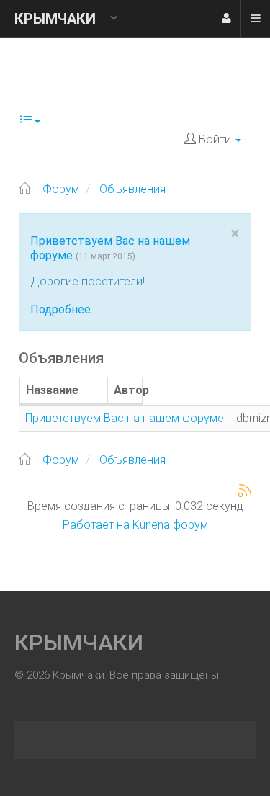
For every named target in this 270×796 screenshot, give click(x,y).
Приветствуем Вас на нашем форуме (124, 418)
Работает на (96, 525)
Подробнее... (63, 309)
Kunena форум (170, 525)
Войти (226, 18)
